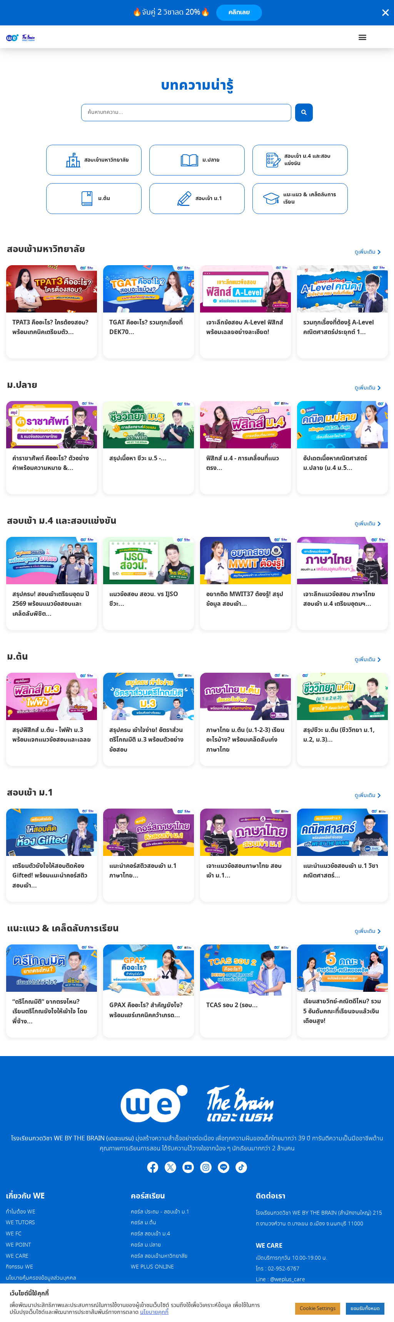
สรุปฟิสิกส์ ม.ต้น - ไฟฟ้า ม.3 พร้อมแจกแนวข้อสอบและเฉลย (51, 735)
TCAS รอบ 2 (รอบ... (232, 1005)
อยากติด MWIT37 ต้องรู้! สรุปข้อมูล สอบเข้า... (244, 599)
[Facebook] (153, 1167)
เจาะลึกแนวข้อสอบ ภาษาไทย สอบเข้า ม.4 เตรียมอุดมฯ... (339, 599)
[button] (362, 36)
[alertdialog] (197, 12)
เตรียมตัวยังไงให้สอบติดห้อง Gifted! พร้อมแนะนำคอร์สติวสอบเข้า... (49, 875)
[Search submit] (304, 113)
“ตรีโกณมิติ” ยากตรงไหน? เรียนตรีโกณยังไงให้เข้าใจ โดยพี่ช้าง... (49, 1011)
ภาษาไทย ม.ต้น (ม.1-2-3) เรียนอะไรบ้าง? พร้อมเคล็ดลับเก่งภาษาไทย (245, 739)
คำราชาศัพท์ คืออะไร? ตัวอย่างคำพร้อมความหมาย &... (50, 463)
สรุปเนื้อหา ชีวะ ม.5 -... (138, 458)
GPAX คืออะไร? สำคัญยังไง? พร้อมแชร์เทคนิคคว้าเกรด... (146, 1010)
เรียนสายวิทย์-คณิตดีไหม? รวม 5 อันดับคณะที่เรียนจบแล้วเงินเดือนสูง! (342, 1011)
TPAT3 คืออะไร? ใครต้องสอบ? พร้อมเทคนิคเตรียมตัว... (50, 327)
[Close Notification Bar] (385, 12)
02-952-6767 (284, 1269)
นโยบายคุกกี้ (154, 1312)
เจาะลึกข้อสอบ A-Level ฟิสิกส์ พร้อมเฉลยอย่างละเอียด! (244, 327)
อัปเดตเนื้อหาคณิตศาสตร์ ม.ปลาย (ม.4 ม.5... (335, 463)
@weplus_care (287, 1280)
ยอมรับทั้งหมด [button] (365, 1308)
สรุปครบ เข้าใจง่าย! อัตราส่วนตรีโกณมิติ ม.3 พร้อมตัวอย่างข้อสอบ (146, 739)
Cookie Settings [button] (318, 1308)
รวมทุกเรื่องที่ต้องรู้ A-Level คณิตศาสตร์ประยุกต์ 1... (338, 327)
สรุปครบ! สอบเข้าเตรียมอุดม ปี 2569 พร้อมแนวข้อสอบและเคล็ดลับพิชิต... (50, 604)
